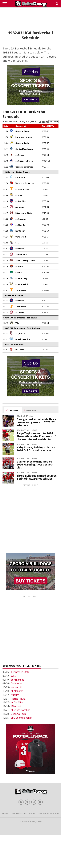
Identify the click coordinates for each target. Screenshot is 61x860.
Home (4, 813)
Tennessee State (20, 672)
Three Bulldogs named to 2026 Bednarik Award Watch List (37, 477)
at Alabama (17, 691)
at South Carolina (20, 710)
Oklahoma (16, 683)
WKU (13, 675)
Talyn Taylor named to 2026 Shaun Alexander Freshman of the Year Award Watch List (36, 436)
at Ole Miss (17, 702)
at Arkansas (17, 679)
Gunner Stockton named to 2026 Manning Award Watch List (35, 464)
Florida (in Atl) (18, 698)
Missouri (16, 706)
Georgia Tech (18, 713)
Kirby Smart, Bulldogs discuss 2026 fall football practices (36, 448)
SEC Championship (21, 717)
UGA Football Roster (49, 813)
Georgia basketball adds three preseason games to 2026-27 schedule (36, 422)
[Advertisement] (30, 15)
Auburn (15, 694)
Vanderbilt (16, 687)
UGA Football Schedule (23, 813)
